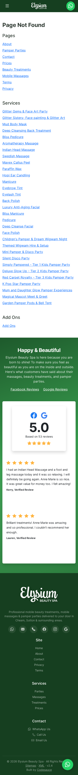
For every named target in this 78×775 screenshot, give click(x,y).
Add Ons (8, 326)
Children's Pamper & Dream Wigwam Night (34, 239)
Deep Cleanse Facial (17, 226)
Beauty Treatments (16, 69)
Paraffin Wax (12, 169)
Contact (8, 57)
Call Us (41, 734)
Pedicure (9, 220)
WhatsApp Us (41, 729)
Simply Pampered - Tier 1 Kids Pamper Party (36, 265)
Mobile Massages (15, 76)
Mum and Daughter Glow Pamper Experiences (37, 290)
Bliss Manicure (13, 213)
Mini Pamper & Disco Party (22, 252)
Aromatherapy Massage (20, 143)
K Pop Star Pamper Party (21, 284)
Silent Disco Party (16, 258)
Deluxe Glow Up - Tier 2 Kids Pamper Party (35, 271)
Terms (7, 82)
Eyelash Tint (11, 194)
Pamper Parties (14, 50)
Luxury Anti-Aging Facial (21, 207)
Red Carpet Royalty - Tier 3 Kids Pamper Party (38, 277)
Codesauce (44, 769)
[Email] (23, 629)
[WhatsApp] (12, 629)
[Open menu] (7, 6)
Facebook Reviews (25, 389)
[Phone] (33, 629)
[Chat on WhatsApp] (67, 764)
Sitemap (30, 765)
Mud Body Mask (14, 124)
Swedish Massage (15, 156)
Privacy (8, 89)
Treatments (39, 702)
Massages (39, 697)
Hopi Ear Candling (16, 175)
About (7, 44)
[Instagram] (55, 629)
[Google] (66, 629)
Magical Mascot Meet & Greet (24, 297)
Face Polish (11, 233)
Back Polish (11, 201)
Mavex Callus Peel (16, 162)
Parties (39, 691)
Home (39, 648)
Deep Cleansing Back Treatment (26, 130)
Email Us (41, 740)
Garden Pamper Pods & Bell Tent (27, 303)
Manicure (9, 182)
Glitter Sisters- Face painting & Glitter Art (33, 118)
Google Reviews (55, 389)
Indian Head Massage (18, 150)
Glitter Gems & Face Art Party (25, 111)
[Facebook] (44, 629)
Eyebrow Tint (12, 188)
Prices (7, 63)
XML (41, 765)
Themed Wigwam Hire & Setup (25, 245)
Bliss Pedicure (12, 137)
